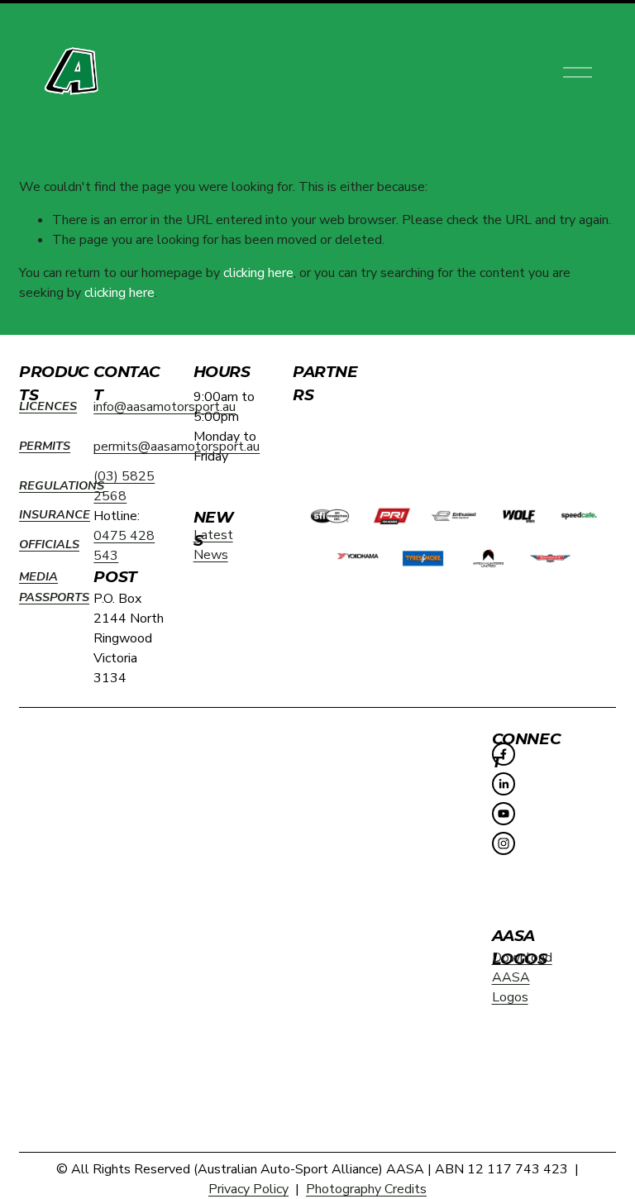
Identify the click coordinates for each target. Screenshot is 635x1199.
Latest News (213, 545)
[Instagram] (503, 843)
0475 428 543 (124, 546)
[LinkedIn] (503, 783)
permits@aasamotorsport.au (176, 446)
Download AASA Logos (522, 977)
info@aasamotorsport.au (164, 407)
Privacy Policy (248, 1189)
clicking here (258, 273)
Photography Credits (366, 1189)
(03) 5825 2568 (124, 486)
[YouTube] (503, 813)
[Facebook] (503, 754)
